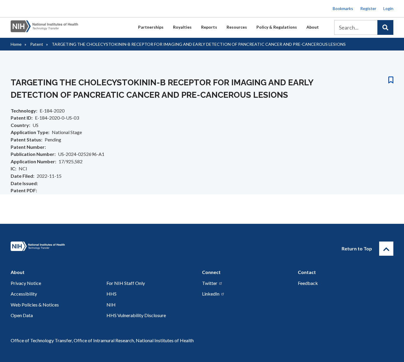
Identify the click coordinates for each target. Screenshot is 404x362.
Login (388, 8)
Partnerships (151, 27)
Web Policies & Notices (35, 304)
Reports (209, 27)
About (312, 27)
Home (16, 44)
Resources (237, 27)
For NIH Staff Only (125, 283)
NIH (111, 304)
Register (368, 8)
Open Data (22, 315)
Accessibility (24, 293)
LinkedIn (210, 293)
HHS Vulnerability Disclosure (136, 315)
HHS (111, 293)
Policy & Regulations (276, 27)
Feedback (308, 283)
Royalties (182, 27)
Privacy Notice (26, 283)
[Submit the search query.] (385, 27)
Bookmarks (343, 8)
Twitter (209, 283)
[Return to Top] (386, 249)
